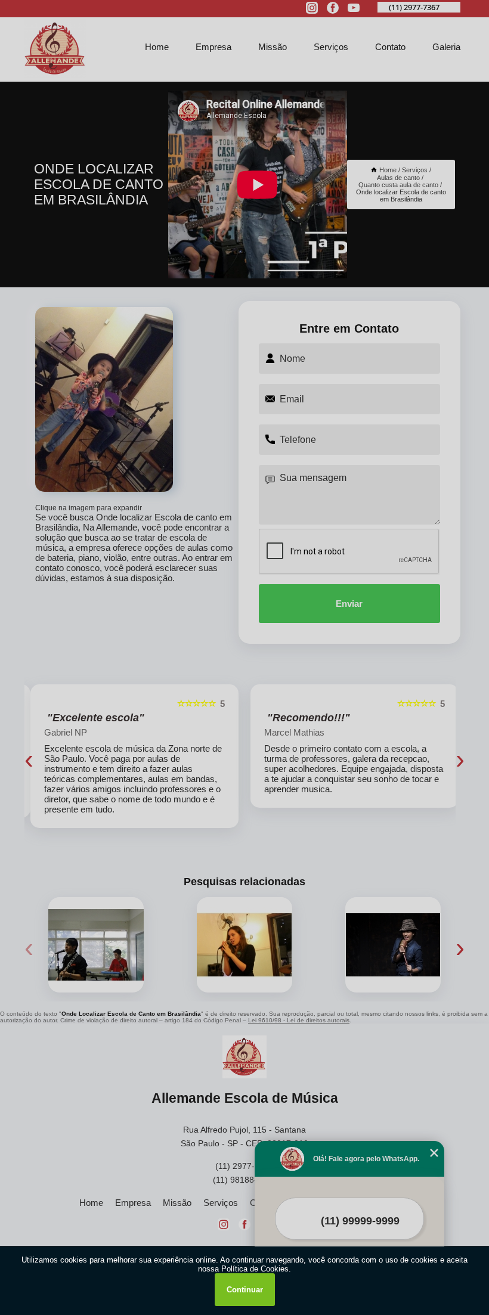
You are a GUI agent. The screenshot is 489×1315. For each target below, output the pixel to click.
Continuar (245, 1289)
